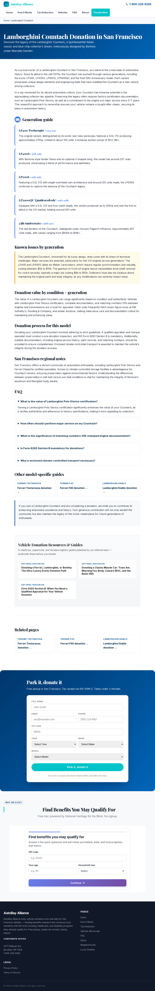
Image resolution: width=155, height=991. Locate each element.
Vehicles (63, 12)
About (85, 12)
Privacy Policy (11, 968)
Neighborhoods (88, 945)
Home (9, 12)
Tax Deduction (45, 12)
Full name (37, 701)
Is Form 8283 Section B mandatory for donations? (52, 448)
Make (81, 738)
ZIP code (36, 726)
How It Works (25, 12)
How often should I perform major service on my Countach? (58, 423)
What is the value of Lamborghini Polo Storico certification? (58, 401)
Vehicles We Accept (90, 931)
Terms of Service (12, 972)
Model (35, 751)
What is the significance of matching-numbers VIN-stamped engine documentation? (75, 435)
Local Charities (88, 949)
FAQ (74, 12)
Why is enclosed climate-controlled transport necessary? (57, 460)
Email (34, 714)
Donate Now (100, 12)
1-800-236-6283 (140, 4)
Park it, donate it (77, 767)
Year (34, 738)
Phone (82, 714)
